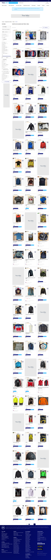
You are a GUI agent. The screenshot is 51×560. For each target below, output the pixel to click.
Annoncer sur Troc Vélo (5, 550)
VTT (4, 62)
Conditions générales (4, 534)
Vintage (5, 63)
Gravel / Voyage (6, 64)
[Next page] (35, 524)
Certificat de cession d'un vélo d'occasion (7, 552)
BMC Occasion (27, 533)
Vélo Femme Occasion (16, 548)
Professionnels (6, 35)
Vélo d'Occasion (16, 538)
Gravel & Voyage (31, 0)
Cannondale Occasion (28, 535)
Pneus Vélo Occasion (16, 550)
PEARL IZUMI (5, 49)
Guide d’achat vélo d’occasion (5, 545)
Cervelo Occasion (28, 537)
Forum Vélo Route (39, 534)
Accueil (3, 21)
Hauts (13, 21)
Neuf (4, 74)
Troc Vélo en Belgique (40, 533)
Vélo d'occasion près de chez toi (18, 539)
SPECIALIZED (5, 47)
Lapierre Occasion (28, 541)
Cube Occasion (27, 538)
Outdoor (43, 5)
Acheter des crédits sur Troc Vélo (18, 535)
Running (39, 5)
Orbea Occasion (27, 544)
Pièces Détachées (11, 5)
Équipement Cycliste (26, 5)
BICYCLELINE (5, 53)
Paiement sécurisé (16, 534)
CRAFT (4, 48)
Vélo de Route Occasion (17, 540)
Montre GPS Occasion (16, 546)
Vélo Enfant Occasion (16, 547)
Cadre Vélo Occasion (16, 551)
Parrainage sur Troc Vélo (40, 532)
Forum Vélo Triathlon (40, 535)
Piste (4, 67)
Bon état (5, 78)
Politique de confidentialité (5, 536)
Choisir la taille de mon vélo (5, 546)
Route (5, 60)
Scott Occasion (27, 548)
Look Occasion (27, 542)
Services (48, 5)
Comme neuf (5, 75)
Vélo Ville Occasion (16, 545)
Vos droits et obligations (5, 537)
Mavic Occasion (27, 543)
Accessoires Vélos (18, 5)
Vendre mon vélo (16, 533)
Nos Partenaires (4, 551)
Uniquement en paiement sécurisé (7, 69)
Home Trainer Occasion (16, 553)
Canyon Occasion (28, 536)
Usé (4, 79)
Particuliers (5, 34)
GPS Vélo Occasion (16, 552)
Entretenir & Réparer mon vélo (5, 547)
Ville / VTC (5, 65)
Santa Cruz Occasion (28, 547)
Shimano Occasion (28, 549)
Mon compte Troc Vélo (4, 533)
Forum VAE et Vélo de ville (40, 537)
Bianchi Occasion (28, 532)
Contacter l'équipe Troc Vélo (5, 538)
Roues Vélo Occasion (16, 549)
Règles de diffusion (4, 535)
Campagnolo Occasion (28, 534)
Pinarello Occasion (28, 545)
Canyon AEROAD (28, 557)
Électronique (34, 5)
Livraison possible (6, 71)
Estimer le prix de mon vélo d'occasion (18, 532)
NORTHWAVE (6, 50)
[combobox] (6, 32)
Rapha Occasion (28, 546)
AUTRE (5, 42)
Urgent (4, 37)
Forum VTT (38, 536)
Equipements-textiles (8, 21)
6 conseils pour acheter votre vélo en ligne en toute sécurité (7, 544)
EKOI (4, 44)
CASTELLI (5, 43)
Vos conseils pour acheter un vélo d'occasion (41, 538)
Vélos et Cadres (4, 5)
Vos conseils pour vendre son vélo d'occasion (41, 540)
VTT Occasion (15, 542)
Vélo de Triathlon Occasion (17, 541)
